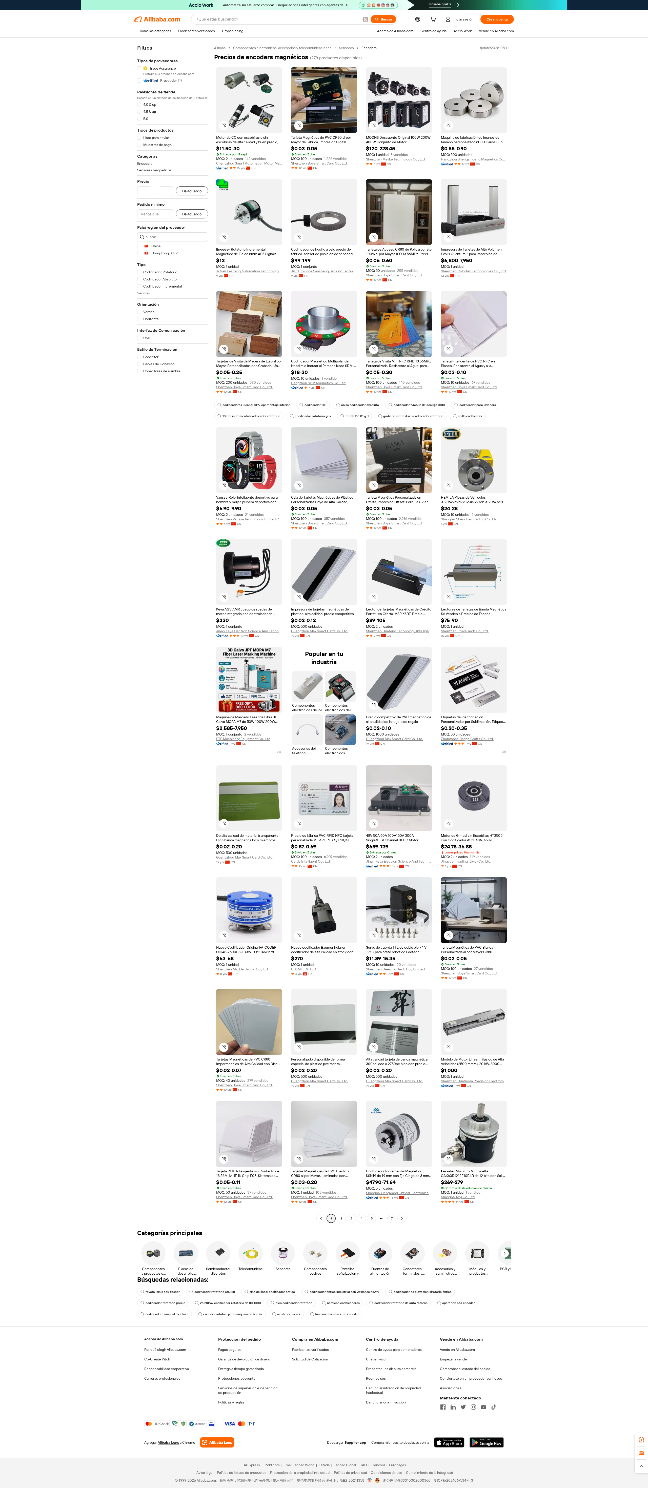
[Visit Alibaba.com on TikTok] (494, 1407)
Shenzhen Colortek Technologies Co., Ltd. (474, 271)
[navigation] (172, 634)
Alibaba (220, 48)
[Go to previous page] (321, 1218)
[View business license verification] (369, 1480)
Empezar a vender (454, 1359)
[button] (365, 19)
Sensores (346, 48)
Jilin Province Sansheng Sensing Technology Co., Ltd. (324, 271)
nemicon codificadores (343, 1303)
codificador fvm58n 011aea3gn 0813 (419, 405)
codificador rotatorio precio (165, 1303)
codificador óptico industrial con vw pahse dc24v (344, 1292)
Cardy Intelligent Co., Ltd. (311, 861)
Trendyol (378, 1465)
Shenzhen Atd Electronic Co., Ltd (242, 969)
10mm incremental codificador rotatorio (251, 416)
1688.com (272, 1465)
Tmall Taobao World (299, 1465)
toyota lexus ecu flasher (163, 1292)
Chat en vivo (376, 1359)
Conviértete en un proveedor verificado (471, 1378)
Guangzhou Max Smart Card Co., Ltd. (319, 631)
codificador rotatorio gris (313, 416)
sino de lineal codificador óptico (272, 1292)
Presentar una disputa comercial (391, 1369)
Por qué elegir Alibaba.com (165, 1350)
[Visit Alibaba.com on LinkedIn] (453, 1407)
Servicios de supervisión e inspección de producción (247, 1390)
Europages (397, 1465)
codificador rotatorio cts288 (214, 1292)
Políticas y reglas (231, 1402)
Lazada (324, 1465)
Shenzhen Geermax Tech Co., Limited (395, 969)
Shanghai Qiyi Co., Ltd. (458, 1197)
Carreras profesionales (162, 1378)
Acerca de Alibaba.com (163, 1339)
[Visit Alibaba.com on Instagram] (473, 1407)
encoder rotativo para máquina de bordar (232, 1314)
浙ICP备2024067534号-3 (453, 1480)
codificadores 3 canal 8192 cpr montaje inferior (256, 405)
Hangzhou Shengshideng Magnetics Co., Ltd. (474, 159)
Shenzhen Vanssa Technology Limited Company (249, 519)
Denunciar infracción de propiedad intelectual (393, 1390)
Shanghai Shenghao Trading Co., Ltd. (469, 519)
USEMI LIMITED (303, 969)
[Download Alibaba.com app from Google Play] (487, 1442)
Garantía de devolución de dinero (244, 1359)
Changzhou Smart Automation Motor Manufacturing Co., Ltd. (249, 163)
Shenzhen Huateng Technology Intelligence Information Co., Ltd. (399, 631)
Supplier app (355, 1442)
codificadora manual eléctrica (167, 1314)
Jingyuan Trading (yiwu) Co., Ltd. (466, 861)
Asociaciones (450, 1388)
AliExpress (252, 1465)
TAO (363, 1465)
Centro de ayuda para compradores (394, 1350)
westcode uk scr (288, 1314)
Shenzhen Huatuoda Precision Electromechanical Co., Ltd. (474, 1081)
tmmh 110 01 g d (357, 416)
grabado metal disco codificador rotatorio (413, 416)
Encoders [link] (369, 48)
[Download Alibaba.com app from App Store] (449, 1442)
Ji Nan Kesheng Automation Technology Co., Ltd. (249, 271)
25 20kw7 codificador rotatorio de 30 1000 (230, 1303)
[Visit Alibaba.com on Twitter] (463, 1407)
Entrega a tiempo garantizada (241, 1369)
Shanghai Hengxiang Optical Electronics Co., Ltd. (399, 1193)
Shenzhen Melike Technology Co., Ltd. (396, 159)
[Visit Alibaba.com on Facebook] (443, 1407)
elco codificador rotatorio (294, 1303)
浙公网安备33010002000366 (406, 1480)
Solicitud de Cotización (310, 1359)
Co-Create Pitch (157, 1359)
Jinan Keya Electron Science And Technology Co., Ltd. (249, 631)
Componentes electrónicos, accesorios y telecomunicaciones (282, 48)
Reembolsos (376, 1378)
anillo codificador (470, 416)
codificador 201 (316, 405)
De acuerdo (192, 191)
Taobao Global (345, 1465)
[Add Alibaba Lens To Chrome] (217, 1442)
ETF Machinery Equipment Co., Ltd (243, 739)
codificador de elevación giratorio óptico (423, 1292)
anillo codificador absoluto (360, 405)
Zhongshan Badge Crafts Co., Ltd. (467, 739)
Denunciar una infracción (386, 1402)
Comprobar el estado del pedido (465, 1369)
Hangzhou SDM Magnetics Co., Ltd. (318, 383)
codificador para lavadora (477, 405)
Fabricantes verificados (310, 1350)
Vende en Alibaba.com (457, 1350)
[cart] (434, 20)
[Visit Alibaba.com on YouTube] (483, 1407)
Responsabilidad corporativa (166, 1369)
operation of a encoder (458, 1303)
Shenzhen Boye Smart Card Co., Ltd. (319, 163)
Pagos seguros (229, 1350)
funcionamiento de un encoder (337, 1314)
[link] (641, 1439)
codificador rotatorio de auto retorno (401, 1303)
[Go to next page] (402, 1218)
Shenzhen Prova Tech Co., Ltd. (465, 631)
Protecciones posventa (236, 1378)
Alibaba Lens (168, 1442)
